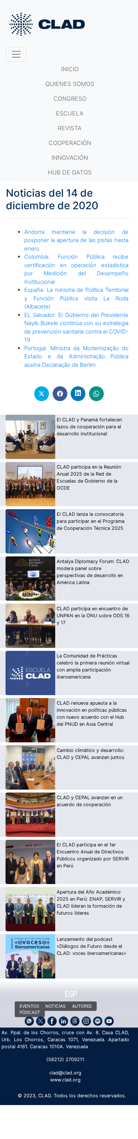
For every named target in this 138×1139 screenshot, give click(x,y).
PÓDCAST (30, 1012)
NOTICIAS (55, 1006)
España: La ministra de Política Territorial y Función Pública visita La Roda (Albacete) (76, 298)
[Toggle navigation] (16, 54)
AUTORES (82, 1006)
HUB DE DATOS (70, 172)
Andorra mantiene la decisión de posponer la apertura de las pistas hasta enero (76, 240)
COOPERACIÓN (70, 142)
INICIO (70, 69)
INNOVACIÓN (70, 157)
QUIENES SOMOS (69, 83)
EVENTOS (29, 1006)
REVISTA (70, 128)
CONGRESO (69, 98)
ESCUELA (70, 113)
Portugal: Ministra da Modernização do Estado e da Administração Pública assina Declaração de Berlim (76, 356)
